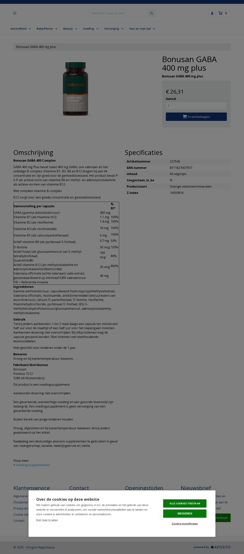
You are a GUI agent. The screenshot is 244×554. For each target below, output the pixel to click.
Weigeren (184, 513)
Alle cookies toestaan (184, 503)
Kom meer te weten (47, 520)
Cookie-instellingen (185, 523)
